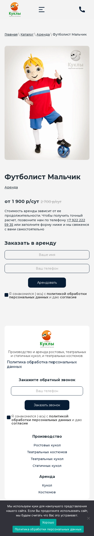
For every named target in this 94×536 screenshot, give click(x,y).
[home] (15, 9)
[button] (42, 9)
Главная (11, 34)
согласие (68, 297)
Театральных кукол (47, 459)
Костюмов (47, 492)
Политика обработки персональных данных (48, 529)
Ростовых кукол (47, 445)
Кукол (47, 485)
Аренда (43, 34)
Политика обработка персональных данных (42, 364)
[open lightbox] (47, 103)
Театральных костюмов (47, 452)
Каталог (27, 34)
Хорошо (48, 522)
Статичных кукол (47, 466)
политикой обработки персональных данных (48, 295)
